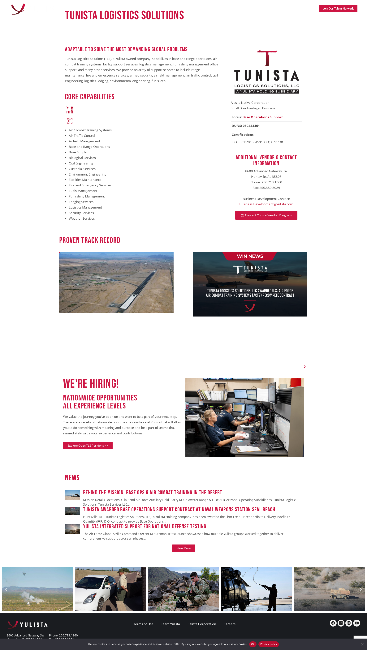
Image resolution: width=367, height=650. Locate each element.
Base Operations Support (263, 117)
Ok (253, 644)
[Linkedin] (341, 623)
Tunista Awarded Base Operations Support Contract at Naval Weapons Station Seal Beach (179, 510)
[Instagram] (348, 623)
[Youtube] (356, 623)
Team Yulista (170, 624)
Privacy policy (268, 644)
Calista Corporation (202, 624)
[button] (305, 366)
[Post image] (72, 498)
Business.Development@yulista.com (266, 204)
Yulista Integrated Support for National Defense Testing (144, 527)
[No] (362, 644)
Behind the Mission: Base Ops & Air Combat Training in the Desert (153, 493)
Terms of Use (143, 624)
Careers (229, 624)
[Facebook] (333, 623)
